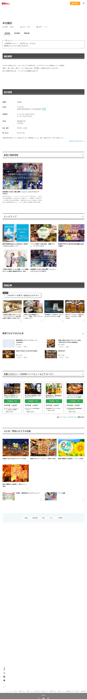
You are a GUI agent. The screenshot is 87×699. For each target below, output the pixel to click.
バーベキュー (64, 417)
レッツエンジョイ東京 (12, 691)
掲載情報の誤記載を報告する (76, 141)
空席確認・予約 (12, 401)
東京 (44, 518)
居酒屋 (60, 518)
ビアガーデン (73, 417)
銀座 (26, 518)
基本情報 (8, 92)
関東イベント (30, 691)
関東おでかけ (22, 691)
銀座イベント (61, 691)
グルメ (52, 518)
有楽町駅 (35, 518)
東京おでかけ (37, 691)
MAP (44, 109)
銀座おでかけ (53, 691)
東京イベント (45, 691)
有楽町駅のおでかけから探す (72, 691)
